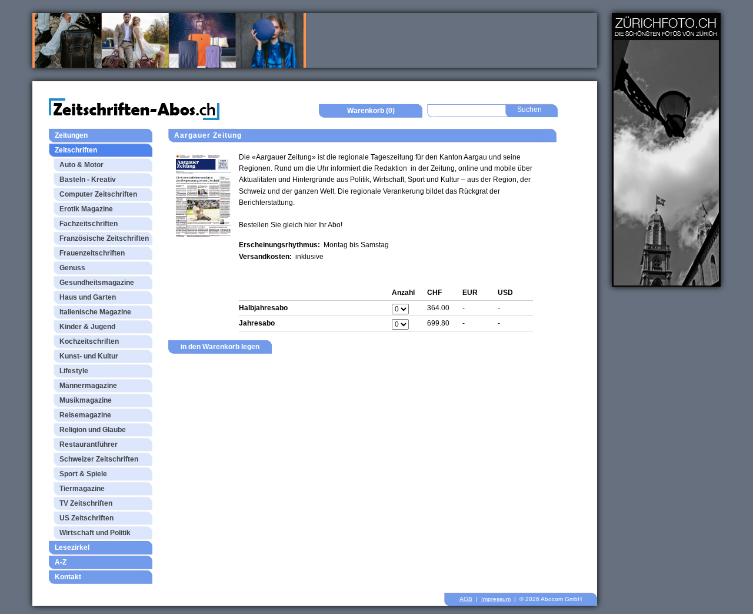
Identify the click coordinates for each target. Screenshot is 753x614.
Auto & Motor (81, 165)
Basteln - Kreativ (87, 179)
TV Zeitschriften (85, 503)
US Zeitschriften (86, 518)
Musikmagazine (85, 400)
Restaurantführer (88, 444)
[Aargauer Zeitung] (203, 195)
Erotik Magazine (86, 209)
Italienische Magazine (95, 312)
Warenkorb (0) (371, 111)
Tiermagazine (82, 488)
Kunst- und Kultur (88, 356)
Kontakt (68, 577)
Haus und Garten (87, 297)
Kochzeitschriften (89, 341)
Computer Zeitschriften (98, 194)
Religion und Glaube (92, 430)
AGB (465, 599)
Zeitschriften (76, 150)
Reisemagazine (85, 415)
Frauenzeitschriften (92, 253)
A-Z (60, 562)
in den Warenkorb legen (220, 347)
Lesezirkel (72, 547)
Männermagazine (88, 385)
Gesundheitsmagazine (96, 282)
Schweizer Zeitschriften (98, 459)
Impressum (496, 599)
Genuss (72, 268)
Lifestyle (73, 371)
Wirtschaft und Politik (95, 533)
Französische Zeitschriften (104, 238)
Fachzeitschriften (88, 224)
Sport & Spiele (83, 474)
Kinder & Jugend (87, 327)
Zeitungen (71, 135)
